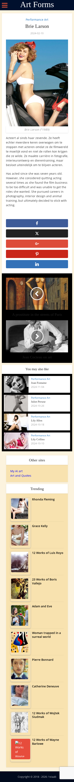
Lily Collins (38, 439)
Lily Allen (36, 420)
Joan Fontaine (39, 382)
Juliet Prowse (38, 401)
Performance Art (37, 20)
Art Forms (37, 4)
